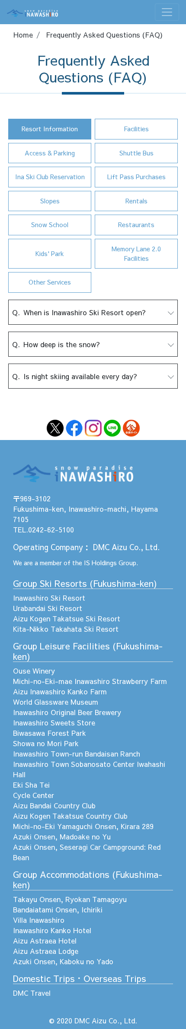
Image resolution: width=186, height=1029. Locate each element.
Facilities (136, 128)
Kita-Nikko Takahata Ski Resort (66, 628)
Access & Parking (50, 153)
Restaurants (136, 224)
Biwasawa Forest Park (49, 733)
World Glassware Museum (55, 701)
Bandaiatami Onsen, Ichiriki (58, 909)
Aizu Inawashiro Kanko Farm (60, 691)
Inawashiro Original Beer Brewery (67, 712)
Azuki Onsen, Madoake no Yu (62, 836)
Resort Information (50, 128)
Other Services (50, 282)
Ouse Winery (34, 670)
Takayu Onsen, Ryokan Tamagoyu (70, 899)
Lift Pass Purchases (136, 176)
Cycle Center (33, 795)
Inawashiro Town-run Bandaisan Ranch (76, 753)
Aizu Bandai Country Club (54, 805)
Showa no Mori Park (46, 743)
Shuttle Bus (136, 153)
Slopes (50, 200)
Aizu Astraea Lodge (45, 951)
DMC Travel (32, 992)
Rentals (136, 200)
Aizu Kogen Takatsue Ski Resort (66, 618)
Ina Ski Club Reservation (50, 176)
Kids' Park (49, 253)
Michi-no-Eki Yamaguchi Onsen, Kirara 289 (83, 826)
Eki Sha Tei (31, 784)
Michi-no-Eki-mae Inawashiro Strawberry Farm (90, 681)
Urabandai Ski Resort (47, 608)
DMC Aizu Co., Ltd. (126, 546)
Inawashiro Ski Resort (49, 597)
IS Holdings (100, 562)
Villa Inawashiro (38, 920)
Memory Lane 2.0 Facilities (136, 253)
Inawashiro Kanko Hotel (52, 930)
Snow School (49, 224)
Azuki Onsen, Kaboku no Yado (63, 961)
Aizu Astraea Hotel (45, 940)
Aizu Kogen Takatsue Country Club (70, 815)
